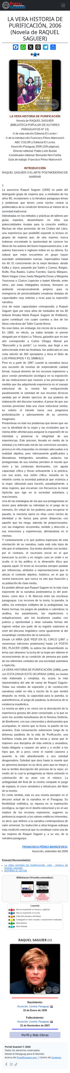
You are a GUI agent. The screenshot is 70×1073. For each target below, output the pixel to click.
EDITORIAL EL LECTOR (15, 871)
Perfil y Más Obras (35, 1035)
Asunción (22, 1006)
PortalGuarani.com (27, 1057)
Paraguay (43, 1006)
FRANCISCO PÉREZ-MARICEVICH (44, 846)
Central (33, 1006)
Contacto (56, 1057)
